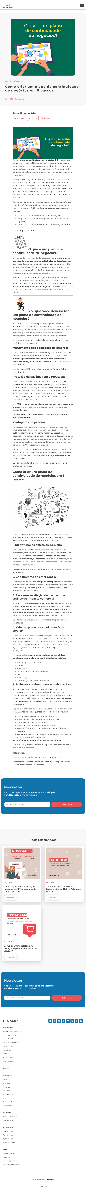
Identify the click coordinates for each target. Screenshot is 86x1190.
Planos (6, 1069)
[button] (82, 5)
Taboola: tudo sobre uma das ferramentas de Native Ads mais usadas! (63, 889)
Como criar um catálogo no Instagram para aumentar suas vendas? (20, 948)
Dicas (12, 81)
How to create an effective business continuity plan (37, 757)
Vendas (20, 665)
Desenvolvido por (38, 1180)
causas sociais (43, 445)
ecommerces (43, 680)
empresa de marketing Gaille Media (45, 185)
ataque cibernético (21, 267)
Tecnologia (19, 81)
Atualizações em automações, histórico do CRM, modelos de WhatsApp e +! (20, 889)
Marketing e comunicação (29, 662)
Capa (7, 81)
